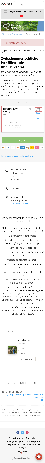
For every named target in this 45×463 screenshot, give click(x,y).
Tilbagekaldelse (12, 444)
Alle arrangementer (26, 359)
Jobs (23, 444)
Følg (23, 348)
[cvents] (6, 4)
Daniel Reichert (25, 340)
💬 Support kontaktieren (22, 458)
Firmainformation (16, 438)
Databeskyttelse (33, 441)
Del (43, 50)
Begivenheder (17, 34)
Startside (5, 34)
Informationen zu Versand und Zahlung (17, 156)
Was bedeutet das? (38, 116)
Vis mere (6, 130)
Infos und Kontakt (18, 203)
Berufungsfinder (11, 391)
